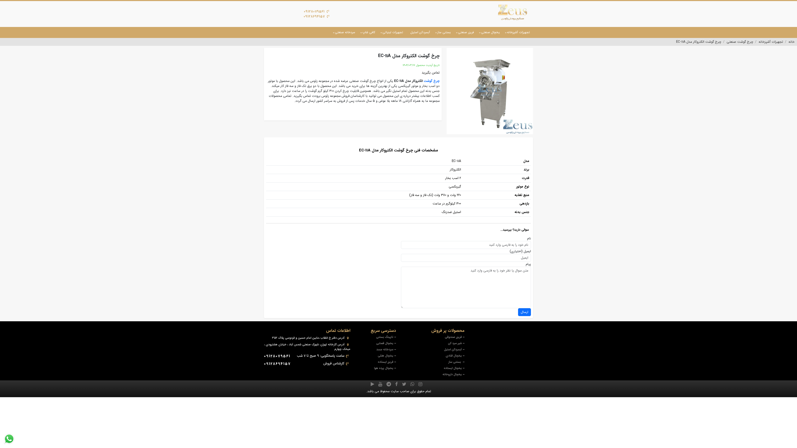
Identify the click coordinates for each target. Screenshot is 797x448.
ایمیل (527, 251)
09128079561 (314, 11)
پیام (528, 264)
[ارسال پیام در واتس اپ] (11, 439)
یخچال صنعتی (490, 32)
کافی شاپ (368, 32)
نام (529, 238)
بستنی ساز (444, 32)
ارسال (524, 312)
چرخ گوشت (432, 81)
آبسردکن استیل (420, 32)
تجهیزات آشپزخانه (518, 32)
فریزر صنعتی (466, 32)
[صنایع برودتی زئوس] (512, 12)
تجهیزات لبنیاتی (393, 32)
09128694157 (314, 16)
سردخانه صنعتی (345, 32)
